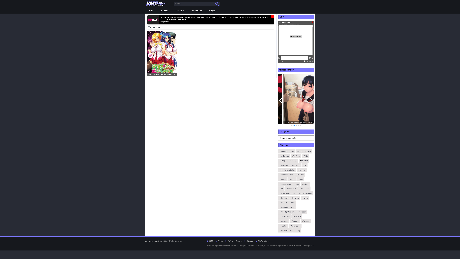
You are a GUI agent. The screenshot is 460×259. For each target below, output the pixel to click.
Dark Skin (284, 165)
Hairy (301, 179)
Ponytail (284, 203)
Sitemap (250, 241)
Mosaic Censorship (288, 193)
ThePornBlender (264, 241)
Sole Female (285, 217)
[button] (280, 100)
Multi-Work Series (305, 193)
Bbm (300, 151)
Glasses (283, 179)
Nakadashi (284, 198)
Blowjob (284, 161)
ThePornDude (196, 11)
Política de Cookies (235, 241)
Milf (282, 189)
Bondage (293, 161)
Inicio (151, 11)
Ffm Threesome (287, 175)
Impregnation (286, 184)
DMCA (220, 241)
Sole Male (297, 217)
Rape (293, 203)
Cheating (304, 161)
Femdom (302, 170)
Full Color (180, 11)
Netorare (295, 198)
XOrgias (212, 11)
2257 (211, 241)
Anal (292, 151)
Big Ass (308, 151)
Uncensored (295, 226)
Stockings (284, 221)
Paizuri (305, 198)
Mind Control (304, 189)
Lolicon (305, 184)
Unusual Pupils (286, 231)
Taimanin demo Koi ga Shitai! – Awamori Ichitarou (168, 75)
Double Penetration (288, 170)
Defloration (296, 165)
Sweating (295, 221)
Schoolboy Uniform (288, 207)
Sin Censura (164, 11)
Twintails (284, 226)
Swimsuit (306, 221)
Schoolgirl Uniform (288, 212)
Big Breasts (285, 156)
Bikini (306, 156)
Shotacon (302, 212)
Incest (297, 184)
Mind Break (291, 189)
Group (292, 179)
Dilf (305, 165)
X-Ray (298, 231)
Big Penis (296, 156)
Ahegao (284, 151)
